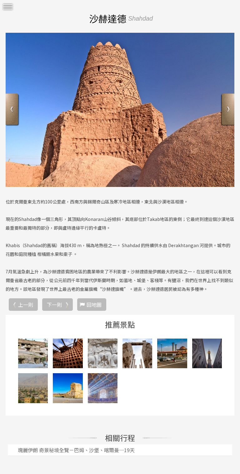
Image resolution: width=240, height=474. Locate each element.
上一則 (25, 304)
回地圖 (94, 304)
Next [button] (227, 110)
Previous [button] (13, 110)
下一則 (54, 304)
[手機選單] (8, 7)
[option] (120, 110)
